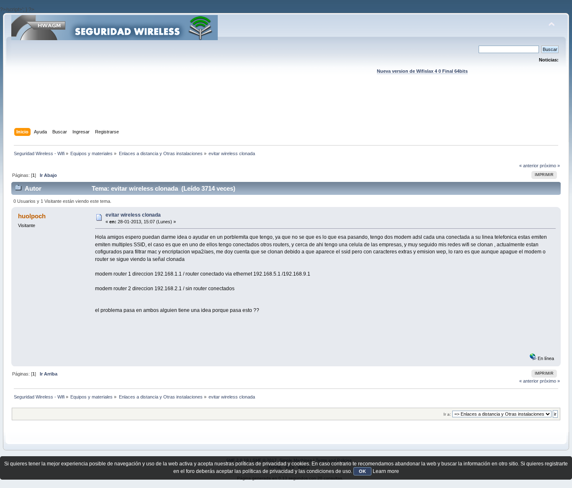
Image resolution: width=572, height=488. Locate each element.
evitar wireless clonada (133, 215)
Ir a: (447, 414)
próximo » (550, 165)
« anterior (529, 165)
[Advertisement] (286, 109)
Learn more (386, 471)
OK (362, 471)
